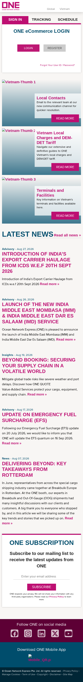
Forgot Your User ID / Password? (57, 65)
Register (55, 48)
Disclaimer (55, 674)
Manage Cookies (11, 674)
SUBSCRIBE (41, 587)
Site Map (68, 674)
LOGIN (28, 48)
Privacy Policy (56, 597)
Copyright (42, 674)
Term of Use (28, 674)
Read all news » (67, 235)
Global (51, 8)
